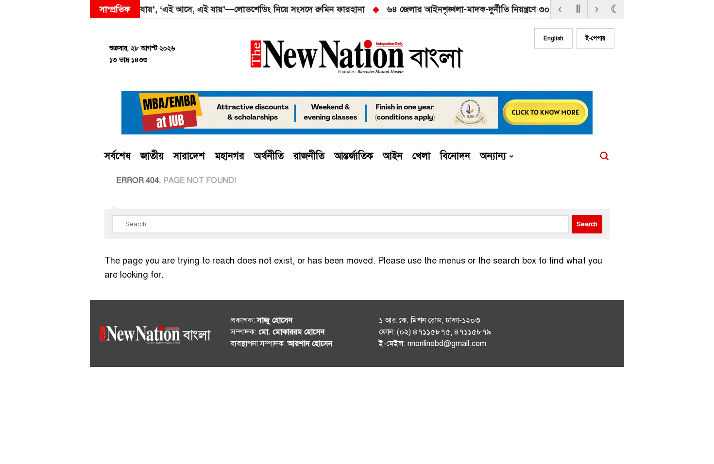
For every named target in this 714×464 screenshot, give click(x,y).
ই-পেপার (595, 38)
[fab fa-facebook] (547, 66)
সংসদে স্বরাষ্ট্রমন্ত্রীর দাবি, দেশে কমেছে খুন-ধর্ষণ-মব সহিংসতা (547, 9)
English (553, 38)
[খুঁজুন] (604, 156)
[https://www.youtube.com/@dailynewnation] (589, 335)
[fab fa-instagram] (567, 66)
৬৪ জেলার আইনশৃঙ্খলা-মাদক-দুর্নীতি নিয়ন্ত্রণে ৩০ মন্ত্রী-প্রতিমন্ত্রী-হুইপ (313, 9)
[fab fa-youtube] (586, 66)
